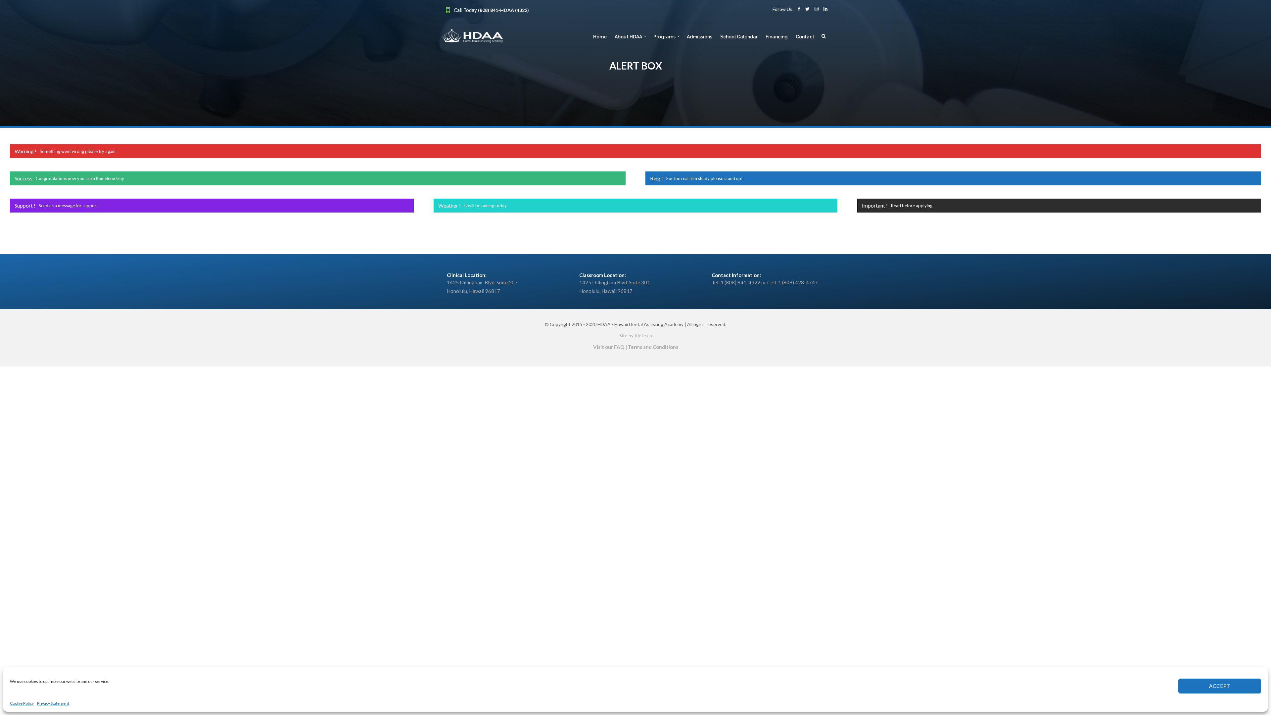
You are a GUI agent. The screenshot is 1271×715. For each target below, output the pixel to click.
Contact (805, 36)
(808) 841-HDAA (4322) (503, 10)
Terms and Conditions (653, 347)
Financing (777, 36)
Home (600, 36)
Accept (1220, 686)
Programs (664, 36)
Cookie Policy (22, 703)
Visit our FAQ (608, 347)
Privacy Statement (53, 703)
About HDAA (628, 36)
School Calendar (739, 36)
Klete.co (643, 335)
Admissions (699, 36)
